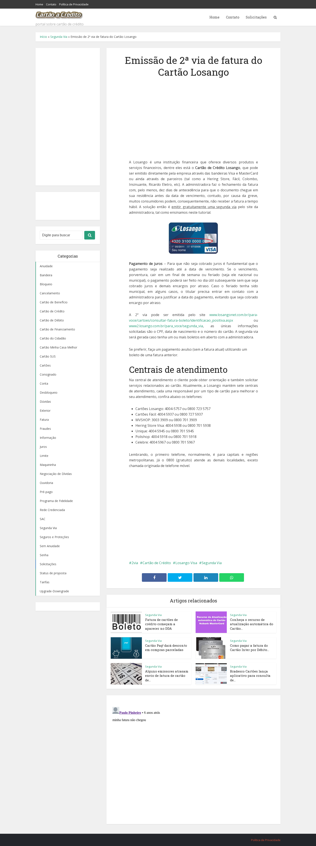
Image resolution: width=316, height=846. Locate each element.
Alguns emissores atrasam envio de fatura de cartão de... (166, 675)
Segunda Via (58, 37)
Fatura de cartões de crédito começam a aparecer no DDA (161, 624)
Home (39, 4)
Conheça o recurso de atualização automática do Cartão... (251, 624)
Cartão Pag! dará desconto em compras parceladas (166, 647)
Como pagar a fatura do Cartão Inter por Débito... (249, 647)
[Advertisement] (68, 116)
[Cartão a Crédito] (59, 14)
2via (135, 562)
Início (43, 37)
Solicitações (256, 17)
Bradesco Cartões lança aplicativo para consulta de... (250, 675)
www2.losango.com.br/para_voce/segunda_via (166, 326)
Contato (51, 4)
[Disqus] (193, 759)
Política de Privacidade (74, 4)
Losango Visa (186, 562)
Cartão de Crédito (157, 562)
